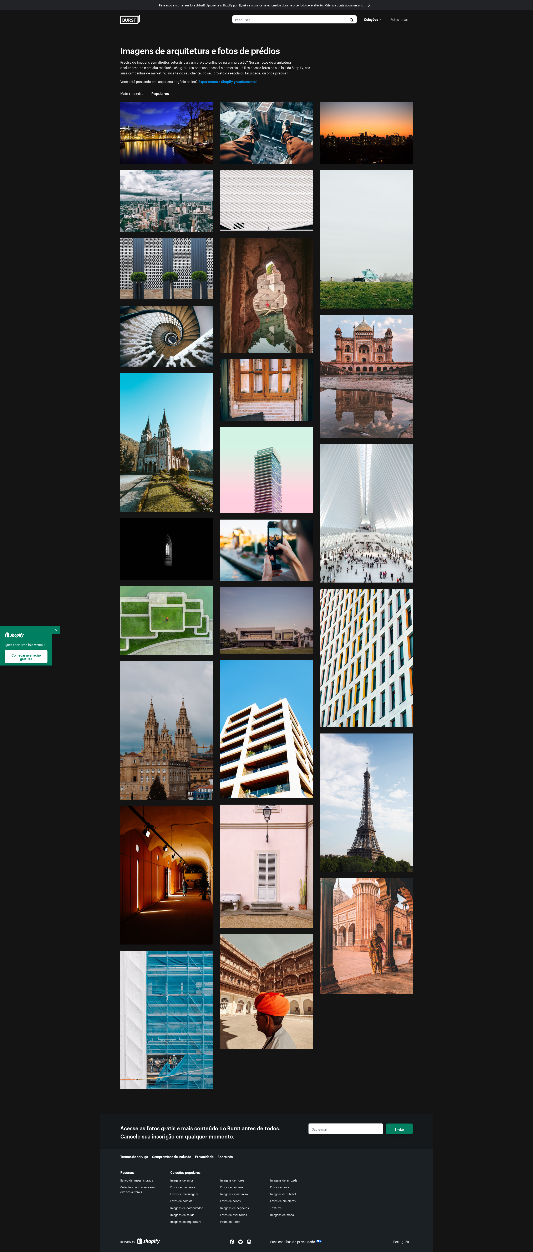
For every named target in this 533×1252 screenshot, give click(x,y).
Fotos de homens (231, 1187)
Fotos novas (399, 19)
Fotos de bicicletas (283, 1200)
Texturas (275, 1207)
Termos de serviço (134, 1156)
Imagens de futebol (283, 1193)
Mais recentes (132, 93)
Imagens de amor (181, 1180)
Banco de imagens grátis (136, 1180)
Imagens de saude (182, 1214)
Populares (160, 93)
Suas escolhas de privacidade (292, 1241)
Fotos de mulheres (182, 1187)
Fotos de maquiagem (184, 1193)
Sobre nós (225, 1156)
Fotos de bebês (230, 1200)
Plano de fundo (230, 1221)
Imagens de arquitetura (185, 1221)
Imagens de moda (282, 1214)
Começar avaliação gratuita (26, 656)
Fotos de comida (181, 1200)
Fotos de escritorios (233, 1214)
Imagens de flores (232, 1180)
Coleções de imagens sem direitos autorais (138, 1189)
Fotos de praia (279, 1187)
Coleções (371, 19)
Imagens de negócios (234, 1207)
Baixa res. (196, 159)
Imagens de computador (186, 1207)
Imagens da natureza (234, 1193)
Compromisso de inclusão (171, 1156)
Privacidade (204, 1156)
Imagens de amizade (284, 1180)
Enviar (399, 1129)
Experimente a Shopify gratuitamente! (227, 81)
